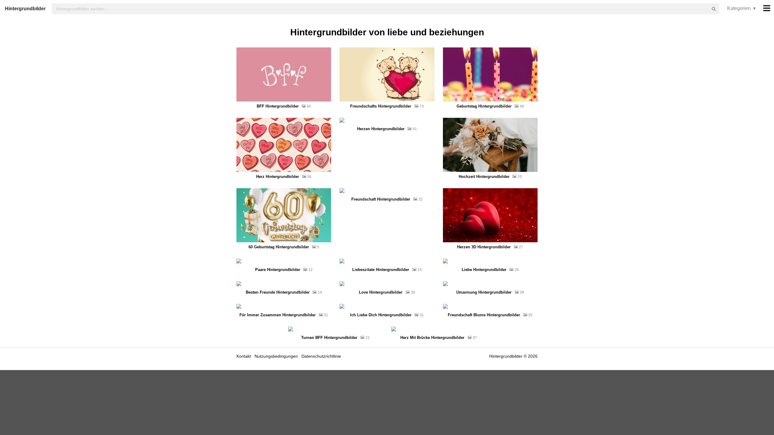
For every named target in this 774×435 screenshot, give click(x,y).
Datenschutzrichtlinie (321, 356)
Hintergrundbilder (25, 8)
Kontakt (243, 356)
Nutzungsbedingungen (276, 356)
